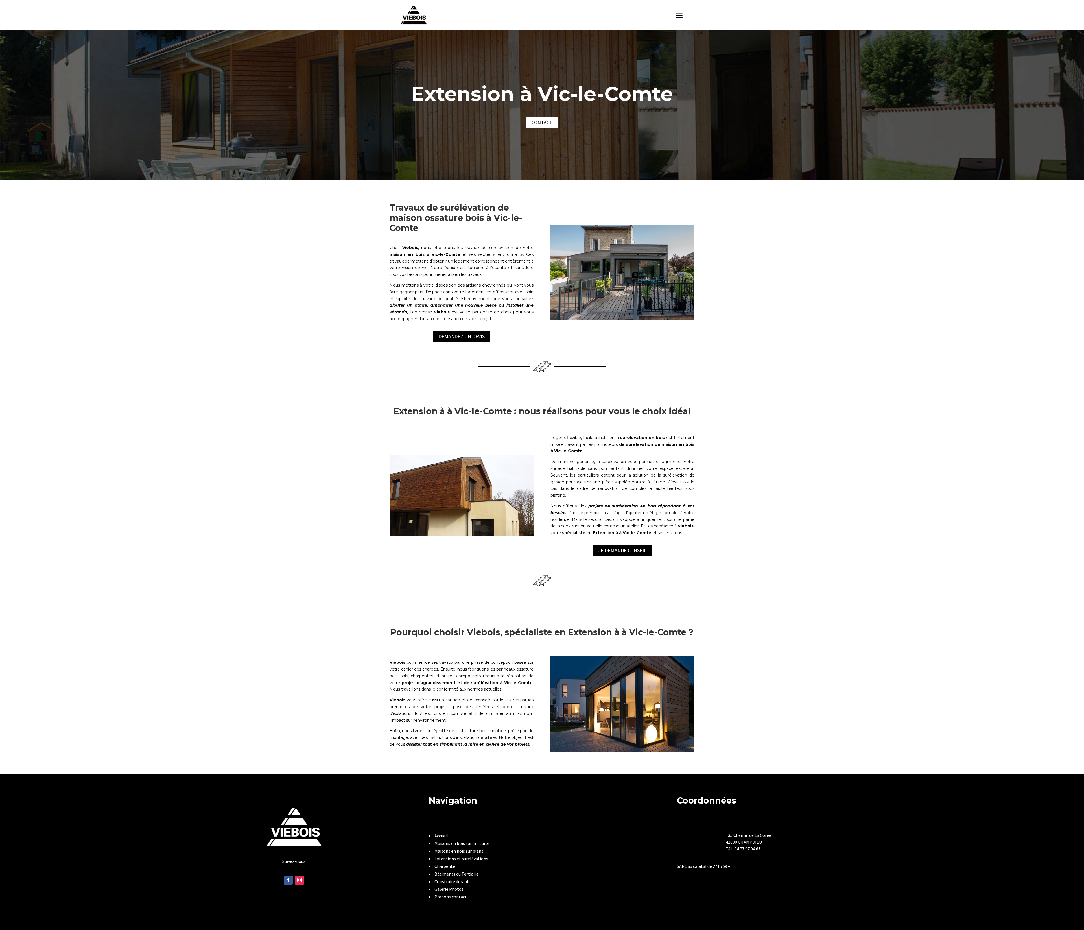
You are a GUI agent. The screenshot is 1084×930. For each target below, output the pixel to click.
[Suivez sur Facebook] (288, 880)
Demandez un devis (461, 336)
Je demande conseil (622, 550)
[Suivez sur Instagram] (299, 880)
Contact (542, 122)
